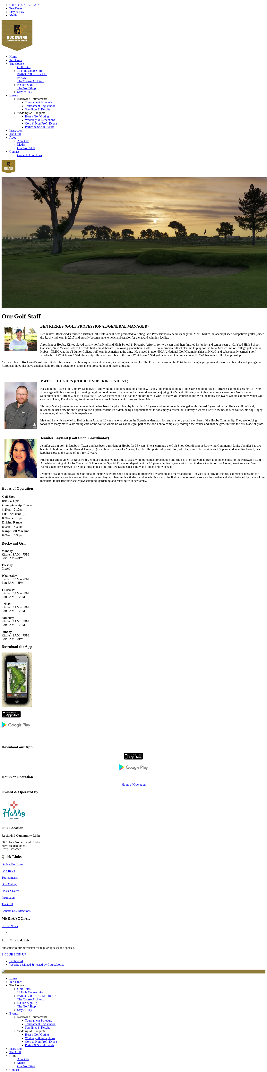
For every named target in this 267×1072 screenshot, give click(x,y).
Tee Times (15, 8)
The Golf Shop (26, 88)
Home (13, 56)
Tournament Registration (40, 106)
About (13, 137)
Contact (14, 151)
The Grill (15, 134)
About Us (23, 141)
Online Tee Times (12, 864)
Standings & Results (37, 109)
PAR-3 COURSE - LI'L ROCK (37, 996)
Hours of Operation (134, 784)
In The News (10, 926)
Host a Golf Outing (37, 116)
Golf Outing (9, 884)
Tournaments (10, 877)
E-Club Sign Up (27, 84)
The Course (16, 63)
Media (13, 15)
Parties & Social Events (39, 127)
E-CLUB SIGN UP (14, 954)
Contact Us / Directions (16, 910)
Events (13, 95)
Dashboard (16, 961)
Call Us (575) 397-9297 (24, 4)
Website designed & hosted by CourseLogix (36, 964)
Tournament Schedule (38, 102)
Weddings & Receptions (40, 120)
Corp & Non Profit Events (41, 123)
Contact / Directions (29, 155)
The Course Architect (30, 81)
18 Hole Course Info (30, 70)
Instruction (15, 130)
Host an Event (10, 891)
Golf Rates (23, 67)
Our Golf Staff (26, 148)
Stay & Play (16, 11)
